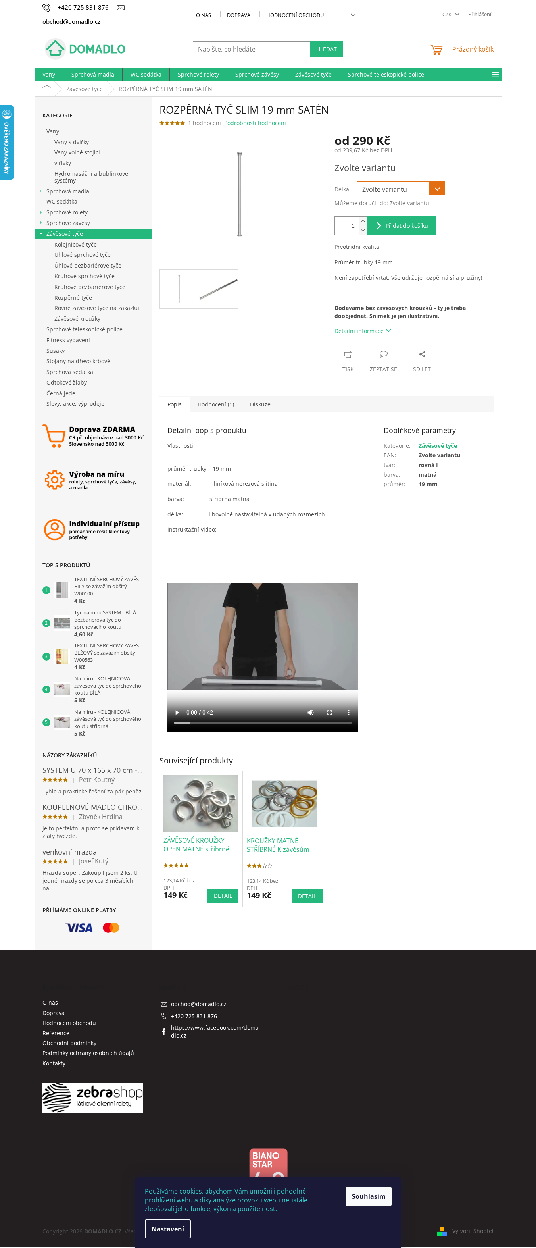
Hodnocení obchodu (295, 15)
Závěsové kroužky (77, 318)
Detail (223, 895)
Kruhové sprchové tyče (84, 276)
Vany (52, 131)
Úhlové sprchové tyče (82, 254)
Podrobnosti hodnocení (255, 123)
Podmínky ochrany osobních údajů (88, 1053)
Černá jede (60, 393)
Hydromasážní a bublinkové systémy (91, 177)
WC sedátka (61, 201)
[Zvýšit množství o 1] (363, 221)
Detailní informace (359, 331)
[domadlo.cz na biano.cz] (268, 1175)
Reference (55, 1033)
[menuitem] (49, 74)
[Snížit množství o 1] (363, 230)
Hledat (326, 49)
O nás (203, 15)
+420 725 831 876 (194, 1016)
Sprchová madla (67, 191)
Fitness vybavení (68, 340)
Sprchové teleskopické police (84, 329)
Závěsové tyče (64, 233)
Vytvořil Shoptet (473, 1231)
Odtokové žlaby (66, 382)
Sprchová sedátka (69, 372)
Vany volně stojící (77, 152)
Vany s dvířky (71, 142)
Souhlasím (369, 1196)
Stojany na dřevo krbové (78, 361)
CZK (447, 14)
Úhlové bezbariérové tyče (87, 265)
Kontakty (53, 1063)
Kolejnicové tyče (75, 244)
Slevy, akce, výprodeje (75, 403)
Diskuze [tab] (260, 404)
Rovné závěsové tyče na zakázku (96, 308)
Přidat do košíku (407, 225)
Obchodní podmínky (69, 1043)
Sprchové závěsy (68, 223)
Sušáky (55, 350)
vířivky (62, 163)
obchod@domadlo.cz (199, 1004)
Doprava (238, 15)
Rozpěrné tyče (73, 297)
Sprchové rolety (67, 212)
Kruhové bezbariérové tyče (89, 287)
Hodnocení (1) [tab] (216, 404)
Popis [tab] (174, 404)
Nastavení (168, 1229)
